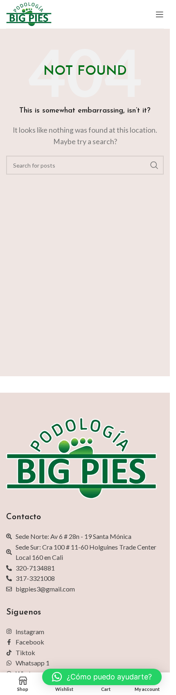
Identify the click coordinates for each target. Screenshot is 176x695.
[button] (102, 677)
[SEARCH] (154, 165)
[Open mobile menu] (159, 14)
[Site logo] (29, 13)
